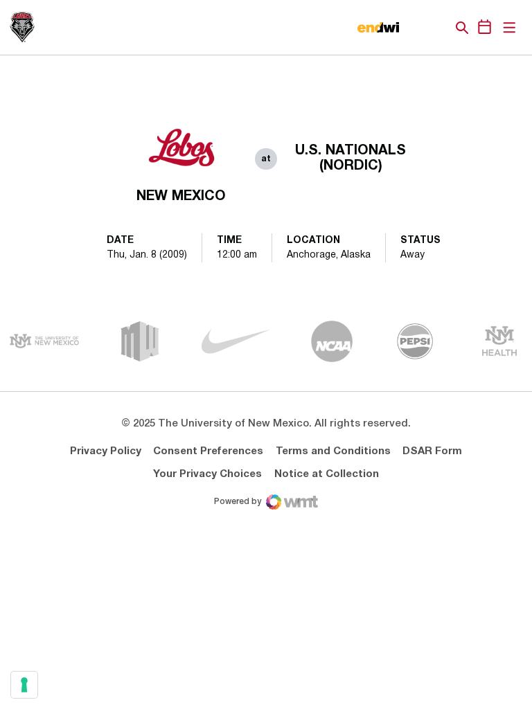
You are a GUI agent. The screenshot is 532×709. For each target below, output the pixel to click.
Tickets (414, 28)
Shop (438, 28)
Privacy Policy (105, 451)
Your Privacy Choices (207, 474)
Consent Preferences (208, 451)
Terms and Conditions (333, 451)
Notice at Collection (326, 474)
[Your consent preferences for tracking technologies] (24, 685)
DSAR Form (432, 451)
